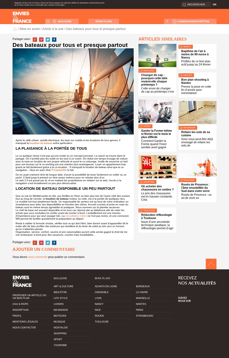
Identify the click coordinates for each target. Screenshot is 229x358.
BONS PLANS (104, 21)
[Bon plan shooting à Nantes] (197, 72)
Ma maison (189, 127)
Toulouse (149, 210)
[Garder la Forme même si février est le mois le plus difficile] (157, 112)
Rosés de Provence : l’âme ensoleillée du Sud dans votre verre (195, 187)
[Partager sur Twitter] (48, 39)
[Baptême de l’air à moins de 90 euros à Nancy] (197, 44)
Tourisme (60, 345)
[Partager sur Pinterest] (41, 39)
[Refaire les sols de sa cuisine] (197, 113)
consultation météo (76, 215)
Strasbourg (144, 315)
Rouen (99, 315)
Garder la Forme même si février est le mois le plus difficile (156, 134)
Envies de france (22, 17)
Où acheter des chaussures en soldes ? (157, 188)
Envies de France (15, 29)
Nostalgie (61, 327)
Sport (147, 126)
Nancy (187, 46)
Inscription (21, 309)
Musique (59, 321)
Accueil (48, 21)
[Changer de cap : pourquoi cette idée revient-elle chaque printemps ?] (157, 56)
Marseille (143, 298)
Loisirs (59, 304)
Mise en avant (30, 29)
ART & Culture (63, 286)
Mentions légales (25, 321)
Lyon (98, 298)
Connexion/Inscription (193, 21)
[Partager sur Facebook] (54, 39)
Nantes (187, 75)
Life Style (61, 298)
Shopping (149, 182)
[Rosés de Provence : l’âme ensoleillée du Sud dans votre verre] (197, 165)
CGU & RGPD (20, 304)
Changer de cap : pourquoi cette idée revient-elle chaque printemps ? (154, 79)
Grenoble (102, 292)
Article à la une (53, 29)
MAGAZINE (65, 21)
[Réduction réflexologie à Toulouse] (157, 208)
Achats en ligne (106, 286)
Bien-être (60, 292)
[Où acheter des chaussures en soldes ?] (157, 167)
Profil (17, 315)
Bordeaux (143, 286)
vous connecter (37, 256)
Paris (139, 309)
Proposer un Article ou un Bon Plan (29, 296)
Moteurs (60, 315)
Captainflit (59, 170)
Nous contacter (24, 327)
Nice (98, 309)
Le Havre (142, 292)
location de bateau (41, 143)
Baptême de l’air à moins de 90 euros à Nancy (195, 54)
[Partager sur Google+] (35, 39)
